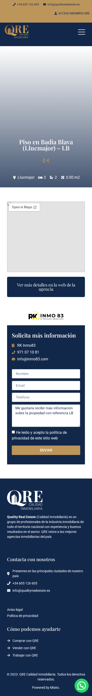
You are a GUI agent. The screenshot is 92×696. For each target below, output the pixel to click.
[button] (82, 686)
